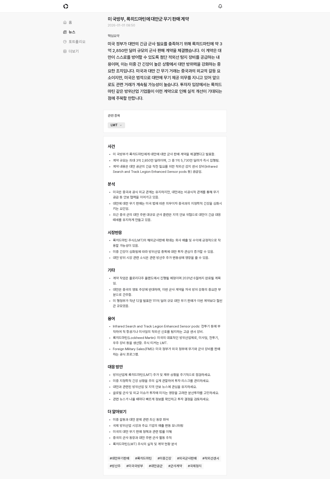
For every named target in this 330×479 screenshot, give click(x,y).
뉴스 (72, 32)
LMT (114, 125)
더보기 (74, 51)
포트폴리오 (77, 41)
